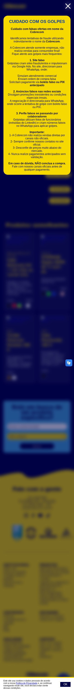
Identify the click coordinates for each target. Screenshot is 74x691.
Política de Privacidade (26, 683)
